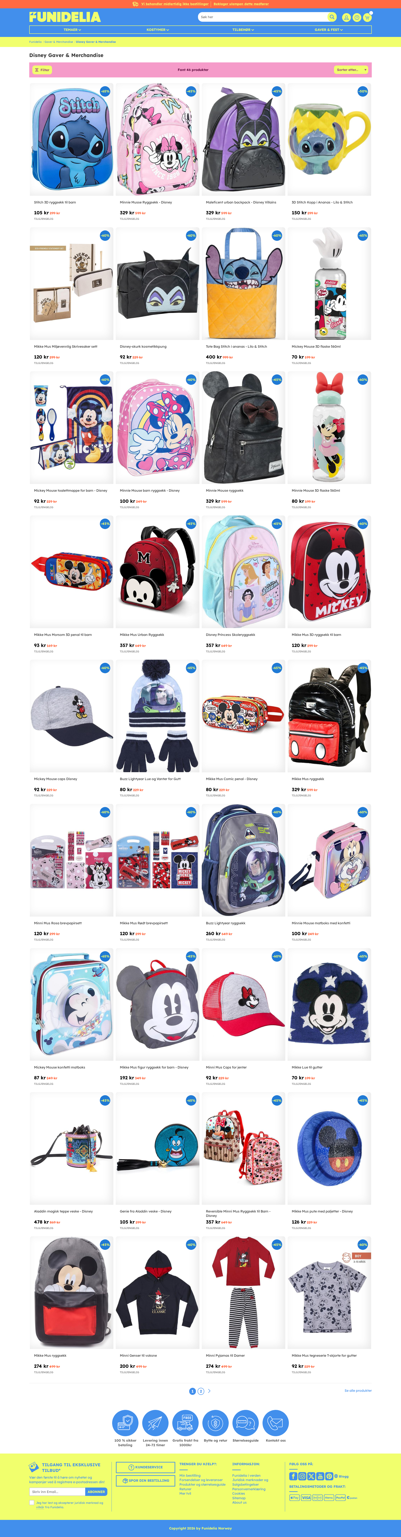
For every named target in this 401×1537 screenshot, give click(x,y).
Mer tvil (185, 1493)
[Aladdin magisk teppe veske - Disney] (71, 1148)
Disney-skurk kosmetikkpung (143, 346)
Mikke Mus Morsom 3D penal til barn (63, 635)
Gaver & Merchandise (58, 41)
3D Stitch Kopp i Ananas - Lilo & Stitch (322, 202)
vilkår (40, 1507)
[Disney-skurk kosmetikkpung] (157, 283)
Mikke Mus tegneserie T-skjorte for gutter (324, 1355)
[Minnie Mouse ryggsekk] (243, 427)
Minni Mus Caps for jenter (226, 1067)
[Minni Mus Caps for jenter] (243, 1004)
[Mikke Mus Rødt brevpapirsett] (157, 860)
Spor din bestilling (148, 1481)
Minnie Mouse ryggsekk (225, 490)
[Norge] (293, 1476)
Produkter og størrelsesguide (202, 1484)
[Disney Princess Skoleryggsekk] (243, 571)
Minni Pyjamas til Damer (225, 1355)
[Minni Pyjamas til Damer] (243, 1292)
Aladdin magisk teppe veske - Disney (63, 1211)
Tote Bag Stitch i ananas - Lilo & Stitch (236, 346)
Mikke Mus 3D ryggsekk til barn (316, 635)
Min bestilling (189, 1475)
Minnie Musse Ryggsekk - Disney (146, 202)
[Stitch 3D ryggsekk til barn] (71, 139)
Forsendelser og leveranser (201, 1480)
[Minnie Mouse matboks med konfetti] (329, 860)
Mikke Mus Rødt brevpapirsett (144, 923)
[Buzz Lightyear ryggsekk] (243, 860)
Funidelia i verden (246, 1475)
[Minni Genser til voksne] (157, 1292)
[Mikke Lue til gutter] (329, 1004)
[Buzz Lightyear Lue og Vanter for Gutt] (157, 716)
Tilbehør (241, 29)
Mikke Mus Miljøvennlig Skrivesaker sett (65, 346)
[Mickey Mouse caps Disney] (71, 716)
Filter (45, 70)
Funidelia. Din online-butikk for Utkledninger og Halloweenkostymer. (65, 17)
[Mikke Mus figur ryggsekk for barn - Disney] (157, 1004)
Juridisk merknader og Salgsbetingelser (250, 1482)
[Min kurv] (367, 17)
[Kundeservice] (357, 17)
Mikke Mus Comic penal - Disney (232, 779)
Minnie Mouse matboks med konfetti (321, 923)
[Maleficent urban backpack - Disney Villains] (243, 139)
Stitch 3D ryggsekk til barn (55, 202)
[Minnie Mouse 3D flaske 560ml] (329, 427)
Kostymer (156, 29)
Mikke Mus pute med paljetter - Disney (322, 1211)
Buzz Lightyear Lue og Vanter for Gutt (150, 779)
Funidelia (35, 41)
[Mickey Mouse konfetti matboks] (71, 1004)
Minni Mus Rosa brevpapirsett (58, 923)
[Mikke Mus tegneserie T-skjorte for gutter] (329, 1292)
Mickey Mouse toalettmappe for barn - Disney (70, 490)
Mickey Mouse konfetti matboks (59, 1067)
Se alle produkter (358, 1390)
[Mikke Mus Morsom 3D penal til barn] (71, 571)
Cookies (238, 1493)
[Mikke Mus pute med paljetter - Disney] (329, 1148)
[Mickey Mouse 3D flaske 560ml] (329, 283)
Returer (185, 1489)
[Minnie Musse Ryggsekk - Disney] (157, 139)
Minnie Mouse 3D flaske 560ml (316, 490)
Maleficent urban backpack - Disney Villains (241, 202)
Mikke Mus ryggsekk (308, 779)
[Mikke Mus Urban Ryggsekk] (157, 571)
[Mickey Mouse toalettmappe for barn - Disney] (71, 427)
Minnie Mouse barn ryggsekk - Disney (150, 490)
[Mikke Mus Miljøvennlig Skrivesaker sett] (71, 283)
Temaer (70, 29)
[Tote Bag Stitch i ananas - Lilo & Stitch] (243, 283)
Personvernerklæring (248, 1489)
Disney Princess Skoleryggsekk (230, 635)
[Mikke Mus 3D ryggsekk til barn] (329, 571)
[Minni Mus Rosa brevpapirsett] (71, 860)
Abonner (96, 1492)
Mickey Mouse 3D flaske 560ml (316, 346)
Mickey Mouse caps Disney (55, 779)
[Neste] (209, 1391)
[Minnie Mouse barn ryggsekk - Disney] (157, 427)
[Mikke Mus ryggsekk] (329, 716)
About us (239, 1502)
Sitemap (239, 1498)
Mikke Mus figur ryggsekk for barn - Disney (154, 1067)
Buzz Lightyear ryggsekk (225, 923)
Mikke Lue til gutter (307, 1067)
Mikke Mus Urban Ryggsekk (142, 635)
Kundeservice (148, 1467)
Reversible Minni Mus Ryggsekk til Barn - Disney (238, 1213)
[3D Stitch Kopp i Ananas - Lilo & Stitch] (329, 139)
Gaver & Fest (327, 29)
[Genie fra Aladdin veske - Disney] (157, 1148)
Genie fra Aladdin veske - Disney (145, 1211)
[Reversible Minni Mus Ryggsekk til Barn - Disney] (243, 1148)
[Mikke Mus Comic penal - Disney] (243, 716)
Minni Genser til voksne (138, 1355)
